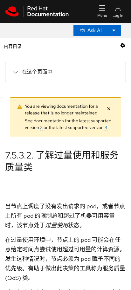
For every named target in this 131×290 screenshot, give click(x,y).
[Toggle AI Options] (114, 30)
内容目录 (12, 45)
